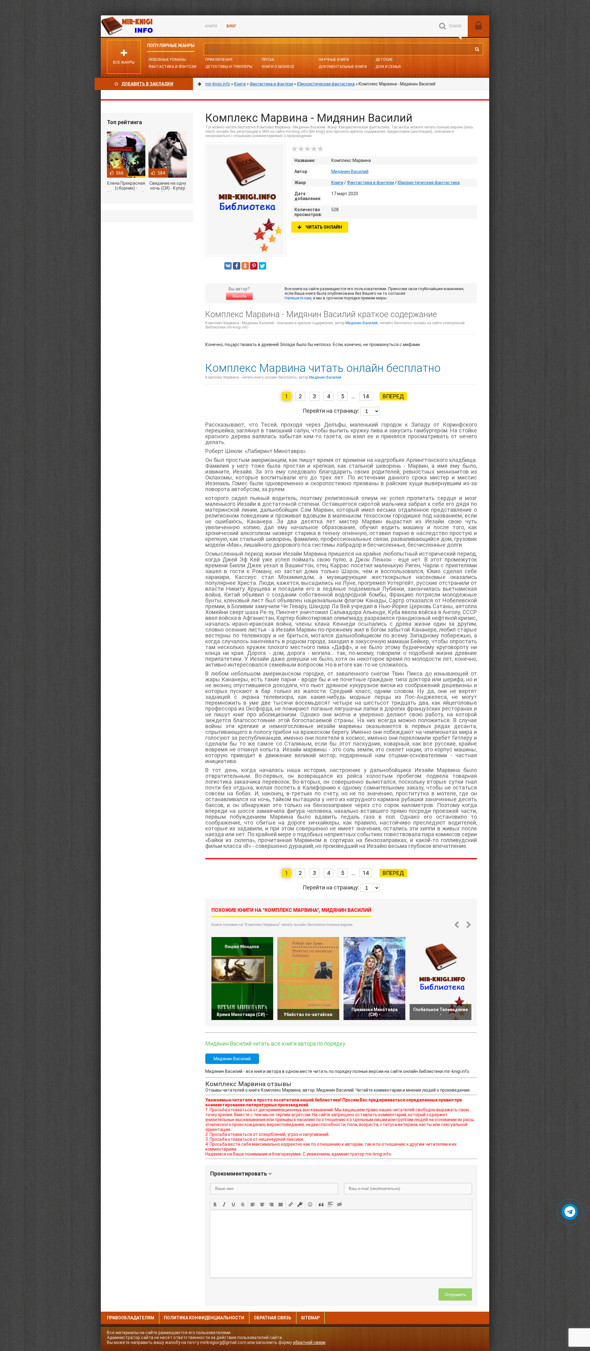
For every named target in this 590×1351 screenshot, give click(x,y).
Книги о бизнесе (278, 67)
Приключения (218, 59)
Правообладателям (130, 1317)
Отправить (455, 1294)
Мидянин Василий (349, 171)
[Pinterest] (254, 266)
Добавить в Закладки (147, 83)
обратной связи (309, 1342)
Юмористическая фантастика (429, 182)
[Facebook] (236, 266)
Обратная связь (272, 1317)
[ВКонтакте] (228, 266)
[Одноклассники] (245, 266)
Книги (211, 26)
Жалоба (239, 296)
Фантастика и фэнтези (172, 67)
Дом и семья (388, 67)
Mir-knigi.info (147, 26)
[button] (215, 1204)
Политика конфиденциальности (204, 1317)
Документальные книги (343, 67)
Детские (384, 59)
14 (366, 396)
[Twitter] (262, 266)
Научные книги (334, 59)
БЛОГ (231, 26)
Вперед (393, 396)
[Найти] (477, 49)
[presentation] (215, 1204)
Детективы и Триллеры (228, 67)
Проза (268, 59)
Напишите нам (298, 298)
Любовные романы (167, 59)
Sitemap (310, 1317)
